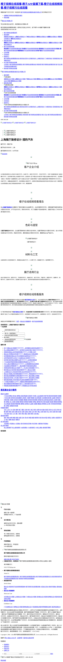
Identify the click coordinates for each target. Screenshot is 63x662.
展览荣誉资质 (56, 576)
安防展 (13, 398)
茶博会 (34, 402)
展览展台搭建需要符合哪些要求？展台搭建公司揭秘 (21, 376)
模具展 (56, 402)
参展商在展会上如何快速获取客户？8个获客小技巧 (20, 352)
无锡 (53, 411)
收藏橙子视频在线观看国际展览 (13, 15)
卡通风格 (40, 423)
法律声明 (19, 638)
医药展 (51, 396)
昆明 (7, 411)
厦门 (17, 413)
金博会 (27, 404)
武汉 (55, 409)
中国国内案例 (5, 407)
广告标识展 (7, 398)
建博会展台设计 (27, 607)
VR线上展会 (38, 427)
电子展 (43, 402)
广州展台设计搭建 (31, 596)
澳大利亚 (44, 417)
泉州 (20, 413)
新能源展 (34, 400)
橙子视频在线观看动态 (29, 64)
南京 (34, 409)
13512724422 (15, 559)
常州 (56, 411)
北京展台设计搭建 (9, 596)
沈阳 (12, 411)
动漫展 (35, 404)
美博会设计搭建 (18, 607)
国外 (5, 417)
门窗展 (28, 398)
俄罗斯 (37, 417)
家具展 (17, 402)
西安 (30, 411)
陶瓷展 (32, 398)
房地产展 (46, 396)
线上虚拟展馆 (16, 427)
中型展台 (12, 423)
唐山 (37, 413)
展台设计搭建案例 (25, 321)
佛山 (39, 411)
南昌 (46, 409)
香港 (17, 409)
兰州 (33, 411)
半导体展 (53, 404)
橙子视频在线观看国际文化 (44, 576)
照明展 (44, 404)
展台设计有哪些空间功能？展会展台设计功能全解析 (21, 354)
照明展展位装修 (46, 607)
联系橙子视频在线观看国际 (26, 578)
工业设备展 (39, 396)
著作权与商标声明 (28, 638)
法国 (20, 417)
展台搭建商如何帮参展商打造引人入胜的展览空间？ (20, 383)
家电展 (40, 400)
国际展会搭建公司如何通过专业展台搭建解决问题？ (21, 379)
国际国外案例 (5, 415)
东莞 (42, 411)
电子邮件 (6, 337)
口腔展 (24, 398)
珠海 (45, 411)
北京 (5, 409)
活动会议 (6, 54)
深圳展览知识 (57, 58)
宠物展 (26, 402)
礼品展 (31, 404)
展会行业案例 (5, 394)
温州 (8, 413)
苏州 (51, 411)
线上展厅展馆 (5, 425)
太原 (23, 411)
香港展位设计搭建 (52, 596)
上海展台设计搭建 (20, 596)
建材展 (39, 402)
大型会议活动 (44, 586)
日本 (23, 417)
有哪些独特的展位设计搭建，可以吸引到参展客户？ (21, 368)
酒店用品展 (24, 396)
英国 (17, 417)
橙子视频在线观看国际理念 (28, 576)
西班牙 (13, 419)
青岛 (23, 413)
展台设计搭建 (9, 79)
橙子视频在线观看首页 (10, 32)
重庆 (23, 409)
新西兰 (50, 417)
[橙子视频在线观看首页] (13, 71)
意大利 (27, 417)
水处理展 (44, 398)
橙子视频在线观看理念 (16, 64)
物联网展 (17, 404)
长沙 (52, 409)
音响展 (30, 400)
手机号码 (7, 335)
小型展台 (17, 423)
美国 (8, 417)
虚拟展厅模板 (47, 427)
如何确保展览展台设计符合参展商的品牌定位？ (20, 356)
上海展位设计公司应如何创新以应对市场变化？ (20, 372)
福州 (43, 409)
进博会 (10, 396)
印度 (40, 417)
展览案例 (6, 34)
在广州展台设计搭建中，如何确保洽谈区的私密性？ (23, 348)
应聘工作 (6, 650)
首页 (17, 321)
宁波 (5, 413)
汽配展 (11, 400)
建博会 (23, 404)
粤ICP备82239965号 (10, 638)
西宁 (36, 411)
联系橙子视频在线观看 (10, 68)
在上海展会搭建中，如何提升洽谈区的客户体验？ (23, 350)
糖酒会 (40, 404)
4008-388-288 (7, 559)
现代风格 (23, 423)
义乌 (14, 413)
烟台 (26, 413)
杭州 (40, 409)
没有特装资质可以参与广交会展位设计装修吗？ (19, 358)
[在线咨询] (4, 154)
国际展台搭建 (8, 40)
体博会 (8, 402)
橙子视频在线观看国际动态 (12, 58)
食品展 (47, 402)
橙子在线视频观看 (9, 46)
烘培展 (16, 406)
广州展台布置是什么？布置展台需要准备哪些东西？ (22, 381)
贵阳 (10, 411)
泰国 (33, 417)
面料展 (49, 398)
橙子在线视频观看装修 (18, 586)
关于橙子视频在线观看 (10, 62)
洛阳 (29, 413)
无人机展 (12, 402)
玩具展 (30, 396)
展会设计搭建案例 (9, 600)
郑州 (58, 409)
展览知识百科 (24, 58)
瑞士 (7, 419)
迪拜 (11, 417)
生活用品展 (38, 398)
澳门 (20, 409)
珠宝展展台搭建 (37, 607)
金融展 (12, 406)
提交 (51, 653)
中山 (48, 411)
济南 (49, 409)
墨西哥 (58, 417)
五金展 (53, 398)
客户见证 (58, 64)
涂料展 (16, 400)
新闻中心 (6, 56)
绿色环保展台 (52, 586)
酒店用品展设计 (56, 607)
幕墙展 (26, 400)
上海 (8, 409)
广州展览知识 (48, 58)
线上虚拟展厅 (8, 427)
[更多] (7, 431)
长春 (15, 411)
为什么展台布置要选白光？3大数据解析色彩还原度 (21, 364)
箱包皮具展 (49, 400)
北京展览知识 (32, 58)
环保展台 (45, 423)
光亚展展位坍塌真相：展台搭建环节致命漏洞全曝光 (20, 366)
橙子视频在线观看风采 (48, 64)
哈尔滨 (19, 411)
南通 (59, 411)
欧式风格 (29, 423)
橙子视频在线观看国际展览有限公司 (31, 12)
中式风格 (34, 423)
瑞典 (10, 419)
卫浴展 (55, 400)
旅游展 (13, 404)
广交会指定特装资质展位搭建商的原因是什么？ (19, 362)
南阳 (32, 413)
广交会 (6, 396)
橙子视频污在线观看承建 (33, 586)
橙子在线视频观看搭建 (12, 48)
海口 (32, 409)
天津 (26, 409)
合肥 (37, 409)
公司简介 (6, 64)
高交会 (14, 396)
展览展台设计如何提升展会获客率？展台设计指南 (19, 370)
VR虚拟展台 (23, 427)
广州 (11, 409)
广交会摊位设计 (8, 607)
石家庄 (27, 411)
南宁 (29, 409)
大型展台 (6, 423)
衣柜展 (58, 398)
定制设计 (6, 646)
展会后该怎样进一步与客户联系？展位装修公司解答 (21, 377)
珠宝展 (51, 402)
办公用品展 (7, 404)
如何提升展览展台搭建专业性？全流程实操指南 (20, 360)
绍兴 (11, 413)
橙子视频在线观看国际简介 (12, 576)
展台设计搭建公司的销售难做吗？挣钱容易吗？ (23, 374)
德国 (14, 417)
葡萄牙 (18, 419)
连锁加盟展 (18, 398)
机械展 (59, 396)
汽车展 (34, 396)
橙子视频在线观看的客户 (55, 114)
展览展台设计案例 (8, 390)
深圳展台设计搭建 (41, 596)
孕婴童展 (20, 400)
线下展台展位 (5, 421)
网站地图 (6, 17)
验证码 (6, 339)
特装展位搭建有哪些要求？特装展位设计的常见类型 (20, 385)
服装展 (55, 396)
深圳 (14, 409)
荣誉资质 (39, 64)
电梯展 (30, 402)
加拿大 (54, 417)
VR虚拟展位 (31, 427)
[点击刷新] (27, 339)
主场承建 (6, 52)
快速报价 (6, 644)
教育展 (22, 402)
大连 (34, 413)
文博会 (8, 406)
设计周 (48, 404)
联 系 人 (7, 333)
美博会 (19, 396)
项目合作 (6, 648)
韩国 (30, 417)
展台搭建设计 (9, 36)
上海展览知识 (40, 58)
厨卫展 (44, 400)
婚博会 (60, 402)
